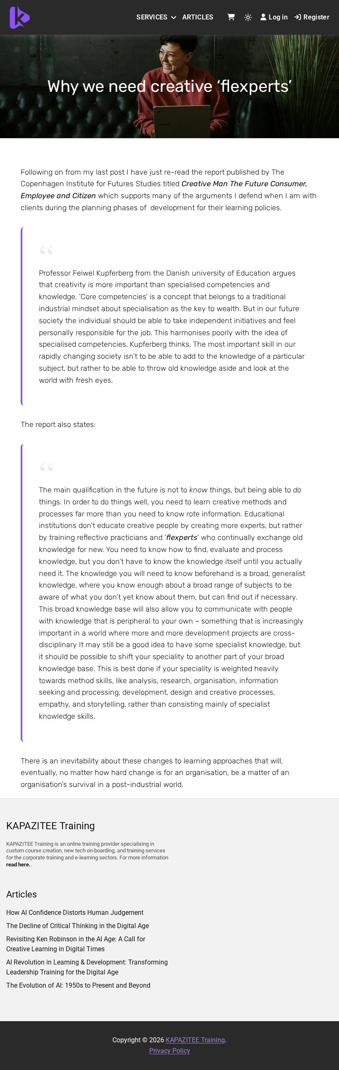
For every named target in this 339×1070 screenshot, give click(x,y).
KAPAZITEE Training (195, 1040)
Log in (278, 17)
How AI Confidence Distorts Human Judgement (74, 912)
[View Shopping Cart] (231, 17)
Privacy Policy (169, 1051)
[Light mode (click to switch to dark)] (248, 17)
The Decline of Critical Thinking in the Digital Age (77, 926)
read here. (18, 864)
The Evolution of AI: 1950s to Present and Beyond (78, 985)
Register (316, 17)
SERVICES (152, 17)
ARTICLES (198, 17)
